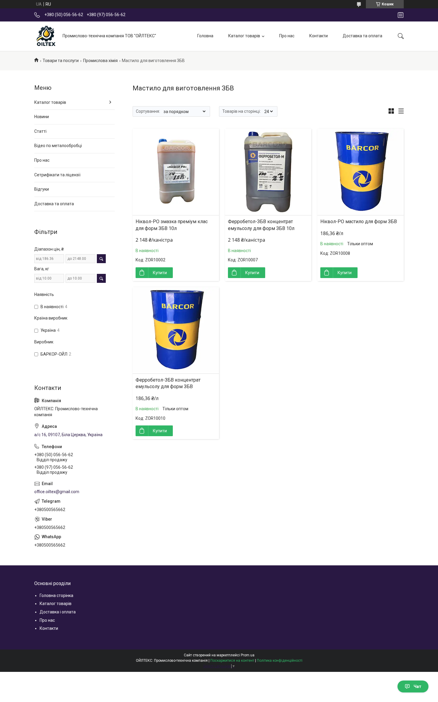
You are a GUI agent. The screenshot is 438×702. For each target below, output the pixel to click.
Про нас (286, 35)
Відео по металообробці (58, 145)
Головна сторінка (56, 595)
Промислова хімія (100, 60)
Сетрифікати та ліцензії (57, 174)
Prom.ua (247, 655)
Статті (40, 131)
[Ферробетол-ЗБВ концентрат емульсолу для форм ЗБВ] (176, 330)
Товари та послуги (61, 60)
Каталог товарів (244, 35)
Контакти (318, 35)
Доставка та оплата (362, 35)
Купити (160, 272)
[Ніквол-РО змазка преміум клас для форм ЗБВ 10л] (176, 172)
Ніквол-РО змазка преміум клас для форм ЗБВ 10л (172, 225)
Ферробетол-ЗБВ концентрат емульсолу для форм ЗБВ (168, 383)
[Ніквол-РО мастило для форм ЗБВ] (360, 172)
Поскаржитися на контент (232, 660)
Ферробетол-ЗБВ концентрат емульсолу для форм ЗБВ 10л (261, 225)
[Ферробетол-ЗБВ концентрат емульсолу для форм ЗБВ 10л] (268, 172)
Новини (41, 116)
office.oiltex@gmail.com (56, 491)
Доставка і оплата (58, 612)
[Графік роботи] (400, 14)
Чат (417, 686)
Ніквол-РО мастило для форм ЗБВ (358, 221)
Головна (205, 35)
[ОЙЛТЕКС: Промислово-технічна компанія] (46, 36)
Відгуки (41, 189)
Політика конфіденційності (279, 660)
